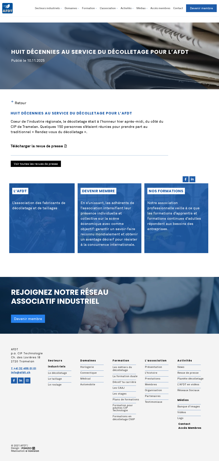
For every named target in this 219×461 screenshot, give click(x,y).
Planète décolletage (190, 378)
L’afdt (20, 191)
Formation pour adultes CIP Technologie (123, 408)
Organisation (153, 390)
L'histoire (151, 372)
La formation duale (125, 376)
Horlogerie (87, 366)
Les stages (120, 393)
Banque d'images (188, 406)
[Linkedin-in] (192, 179)
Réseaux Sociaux (188, 390)
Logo (180, 418)
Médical (85, 378)
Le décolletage (57, 372)
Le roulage (55, 384)
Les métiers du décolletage (122, 368)
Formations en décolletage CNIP (124, 418)
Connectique (88, 372)
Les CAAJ (119, 387)
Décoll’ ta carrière (124, 381)
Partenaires (153, 396)
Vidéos (181, 412)
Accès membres (189, 428)
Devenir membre (98, 191)
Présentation (153, 366)
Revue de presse (188, 372)
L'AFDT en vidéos (188, 384)
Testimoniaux (153, 401)
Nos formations (166, 191)
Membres (151, 384)
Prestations (152, 378)
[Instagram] (27, 380)
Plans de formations (126, 399)
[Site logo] (7, 8)
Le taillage (55, 378)
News (180, 366)
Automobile (87, 384)
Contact (184, 424)
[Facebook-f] (186, 179)
